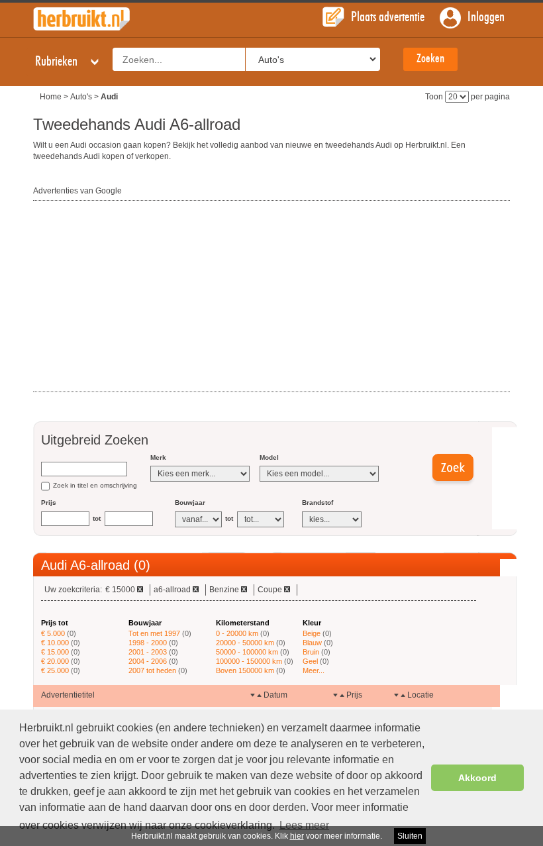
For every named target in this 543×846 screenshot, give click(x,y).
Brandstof (317, 502)
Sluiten (409, 836)
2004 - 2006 (147, 661)
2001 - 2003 (147, 652)
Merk (158, 457)
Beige (312, 633)
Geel (310, 661)
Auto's (81, 96)
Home (51, 96)
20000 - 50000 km (245, 643)
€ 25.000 (55, 670)
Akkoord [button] (477, 777)
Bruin (311, 652)
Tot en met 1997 (154, 633)
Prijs (48, 502)
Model (269, 457)
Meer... (313, 670)
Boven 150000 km (245, 670)
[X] (140, 589)
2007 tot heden (152, 670)
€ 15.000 (55, 652)
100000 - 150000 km (249, 661)
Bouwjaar (190, 502)
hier (297, 836)
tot (97, 518)
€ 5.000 (53, 633)
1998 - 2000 (147, 643)
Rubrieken (57, 61)
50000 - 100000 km (247, 652)
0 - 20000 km (237, 633)
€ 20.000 (55, 661)
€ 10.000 (55, 643)
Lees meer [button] (304, 825)
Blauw (312, 643)
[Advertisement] (132, 297)
